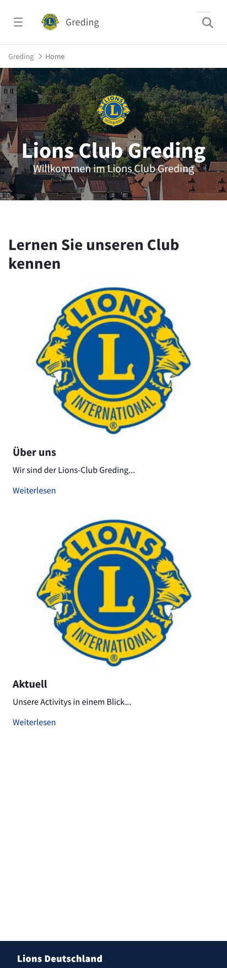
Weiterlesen (34, 490)
